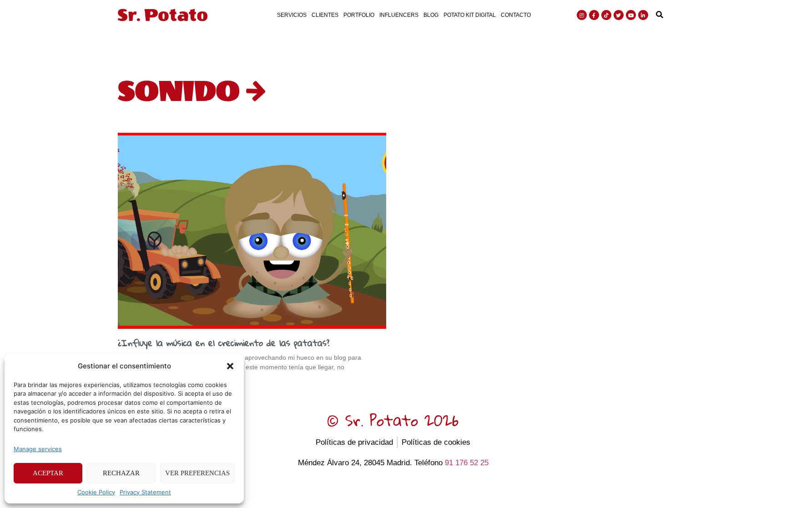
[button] (230, 366)
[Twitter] (619, 15)
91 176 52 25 (467, 462)
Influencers (398, 15)
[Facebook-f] (594, 15)
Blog (430, 15)
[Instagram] (582, 15)
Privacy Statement (145, 492)
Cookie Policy (96, 492)
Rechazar (121, 473)
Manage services (38, 449)
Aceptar (48, 473)
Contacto (516, 15)
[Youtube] (631, 15)
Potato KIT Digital (469, 15)
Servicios (292, 15)
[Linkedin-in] (643, 15)
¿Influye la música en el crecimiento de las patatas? (223, 342)
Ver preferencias (197, 473)
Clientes (325, 15)
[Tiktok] (606, 15)
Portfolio (358, 15)
